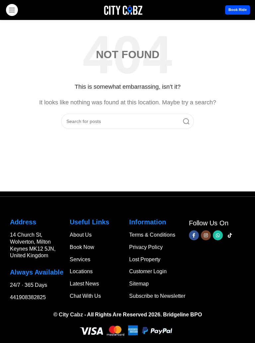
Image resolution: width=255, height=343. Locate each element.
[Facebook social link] (194, 235)
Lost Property (144, 259)
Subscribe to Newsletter (157, 296)
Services (80, 259)
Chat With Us (85, 296)
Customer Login (148, 271)
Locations (81, 271)
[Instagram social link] (206, 235)
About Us (81, 235)
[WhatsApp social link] (218, 235)
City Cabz (71, 314)
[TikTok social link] (230, 235)
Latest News (84, 283)
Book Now (82, 247)
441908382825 (28, 297)
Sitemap (139, 283)
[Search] (186, 121)
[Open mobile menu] (12, 10)
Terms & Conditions (152, 235)
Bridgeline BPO (182, 314)
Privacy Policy (146, 247)
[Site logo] (123, 9)
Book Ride (237, 10)
